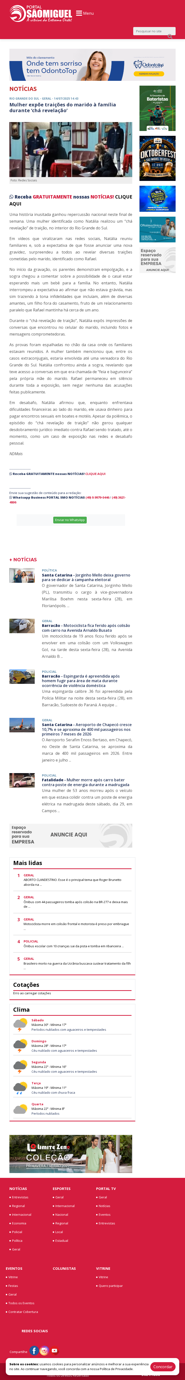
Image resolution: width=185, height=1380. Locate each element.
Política (17, 1240)
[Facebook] (34, 1350)
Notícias (18, 1188)
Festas (13, 1286)
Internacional (21, 1214)
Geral (16, 1249)
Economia (19, 1223)
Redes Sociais (35, 1330)
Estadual (61, 1240)
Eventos (105, 1214)
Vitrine (13, 1277)
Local (59, 1232)
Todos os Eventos (21, 1303)
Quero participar (111, 1286)
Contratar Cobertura (23, 1312)
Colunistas (64, 1268)
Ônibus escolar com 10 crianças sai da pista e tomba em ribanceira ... (74, 946)
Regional (18, 1206)
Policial (17, 1232)
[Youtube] (54, 1350)
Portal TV (106, 1188)
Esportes (62, 1188)
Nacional (61, 1214)
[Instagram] (44, 1350)
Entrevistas (20, 1197)
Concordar (162, 1366)
